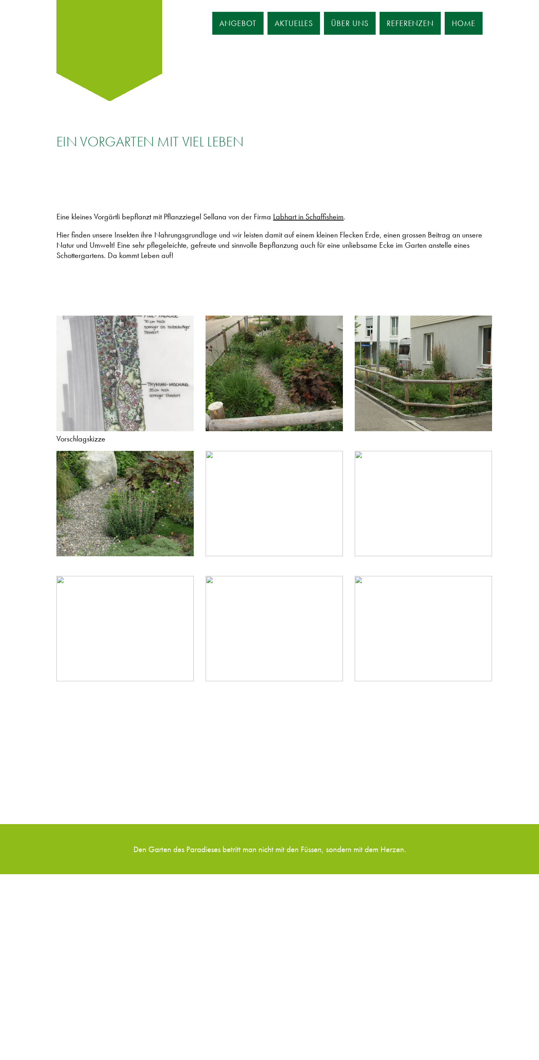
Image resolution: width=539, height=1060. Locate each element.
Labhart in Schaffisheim (308, 216)
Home (463, 23)
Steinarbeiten (80, 983)
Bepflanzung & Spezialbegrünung (112, 904)
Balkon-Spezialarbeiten (96, 970)
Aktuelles (294, 23)
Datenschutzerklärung (132, 1031)
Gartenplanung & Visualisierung (109, 930)
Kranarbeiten (80, 943)
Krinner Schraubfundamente (103, 957)
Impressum (76, 1031)
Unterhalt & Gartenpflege (99, 996)
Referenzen (410, 23)
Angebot (237, 23)
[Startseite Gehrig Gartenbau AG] (109, 36)
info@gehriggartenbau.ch (241, 944)
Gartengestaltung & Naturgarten (110, 917)
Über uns (350, 23)
